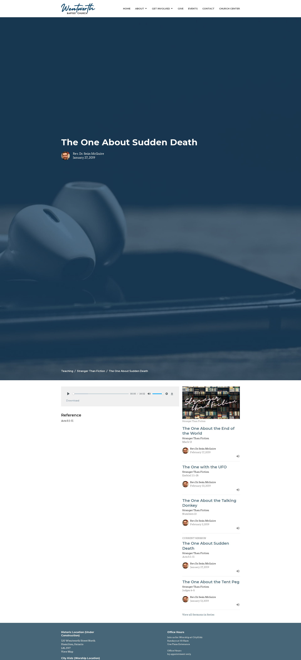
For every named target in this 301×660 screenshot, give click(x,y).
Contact (208, 8)
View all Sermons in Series (198, 614)
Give (180, 8)
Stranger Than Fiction (91, 371)
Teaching (67, 371)
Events (193, 8)
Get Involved (161, 8)
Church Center (229, 8)
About (139, 8)
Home (126, 8)
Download (72, 400)
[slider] (100, 393)
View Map (67, 651)
